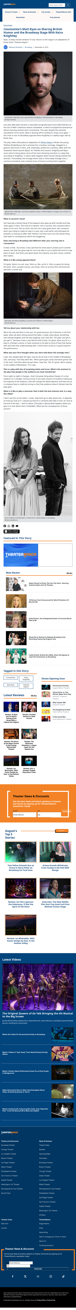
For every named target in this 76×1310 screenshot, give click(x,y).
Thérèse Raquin (46, 142)
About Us (42, 1241)
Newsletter (20, 17)
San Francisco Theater (9, 1176)
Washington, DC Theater (10, 1184)
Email (15, 811)
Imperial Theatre (59, 705)
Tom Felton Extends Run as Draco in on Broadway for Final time (21, 867)
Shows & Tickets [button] (11, 12)
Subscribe (66, 811)
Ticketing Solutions (46, 1245)
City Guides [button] (46, 12)
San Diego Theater (46, 1197)
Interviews (8, 25)
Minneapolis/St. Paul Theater (12, 1189)
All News (42, 1215)
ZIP (39, 811)
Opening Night (44, 1154)
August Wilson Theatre (61, 688)
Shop (41, 1228)
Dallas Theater (44, 1176)
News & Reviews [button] (29, 12)
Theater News (44, 1145)
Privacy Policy (41, 1300)
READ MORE (61, 830)
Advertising (43, 1232)
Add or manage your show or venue (52, 1237)
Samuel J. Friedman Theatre (60, 697)
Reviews (42, 1149)
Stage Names (44, 1223)
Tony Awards (55, 17)
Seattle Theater (7, 1180)
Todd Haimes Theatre (61, 712)
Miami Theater (6, 1167)
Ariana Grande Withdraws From (55, 867)
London (4, 1228)
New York (4, 1223)
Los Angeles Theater (8, 1154)
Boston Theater (7, 1158)
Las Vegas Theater (8, 1162)
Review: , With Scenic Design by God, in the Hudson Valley (21, 941)
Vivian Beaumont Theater (62, 719)
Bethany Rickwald (15, 47)
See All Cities (5, 1193)
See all (69, 573)
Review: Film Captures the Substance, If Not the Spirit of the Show (20, 904)
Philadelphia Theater (9, 1171)
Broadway (28, 47)
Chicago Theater (7, 1149)
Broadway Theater (8, 1145)
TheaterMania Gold (63, 12)
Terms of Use (51, 1300)
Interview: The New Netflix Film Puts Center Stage (55, 904)
